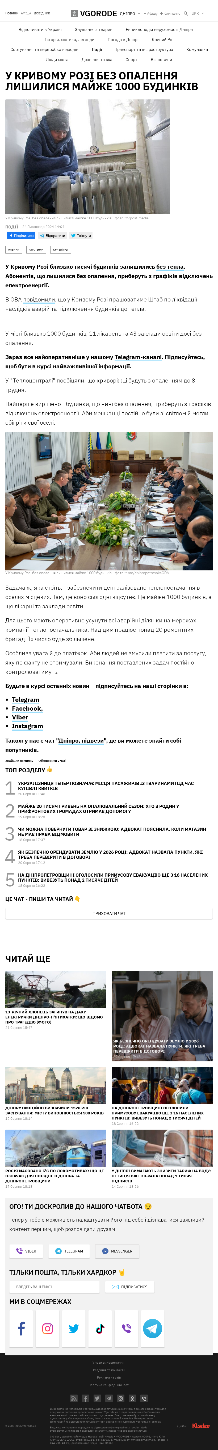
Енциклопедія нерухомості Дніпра (159, 29)
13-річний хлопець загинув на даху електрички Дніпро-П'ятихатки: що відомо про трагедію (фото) (54, 1017)
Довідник (42, 13)
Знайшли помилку (19, 760)
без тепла (170, 266)
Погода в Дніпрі (123, 39)
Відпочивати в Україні (40, 29)
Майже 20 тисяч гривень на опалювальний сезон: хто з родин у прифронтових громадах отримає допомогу (98, 808)
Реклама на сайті (109, 1377)
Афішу (152, 13)
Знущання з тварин (93, 29)
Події (97, 49)
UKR (195, 13)
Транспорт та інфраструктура (144, 49)
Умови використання (108, 1362)
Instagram (27, 726)
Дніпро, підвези (81, 740)
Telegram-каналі (138, 357)
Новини (11, 13)
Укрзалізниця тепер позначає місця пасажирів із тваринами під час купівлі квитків (106, 785)
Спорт (131, 59)
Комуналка (197, 49)
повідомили (39, 299)
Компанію (172, 13)
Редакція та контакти (109, 1370)
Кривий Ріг (162, 39)
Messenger (121, 1251)
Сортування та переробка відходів (44, 49)
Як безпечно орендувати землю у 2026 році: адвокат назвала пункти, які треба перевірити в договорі (110, 854)
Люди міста (57, 59)
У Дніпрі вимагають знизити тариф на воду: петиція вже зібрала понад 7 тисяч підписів (161, 1175)
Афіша (26, 13)
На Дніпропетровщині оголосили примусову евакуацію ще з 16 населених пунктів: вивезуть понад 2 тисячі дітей (113, 877)
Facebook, (27, 708)
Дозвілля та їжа (97, 59)
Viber (20, 717)
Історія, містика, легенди (69, 39)
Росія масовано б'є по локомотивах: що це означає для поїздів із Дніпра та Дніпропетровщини (54, 1175)
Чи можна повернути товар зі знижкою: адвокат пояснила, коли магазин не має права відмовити (112, 831)
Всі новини (161, 59)
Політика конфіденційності (109, 1385)
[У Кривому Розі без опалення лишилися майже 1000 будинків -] (109, 501)
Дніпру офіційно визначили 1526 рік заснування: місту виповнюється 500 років (54, 1110)
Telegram (25, 699)
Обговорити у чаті (52, 760)
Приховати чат (109, 913)
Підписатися (134, 1286)
